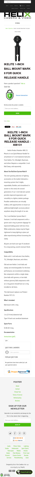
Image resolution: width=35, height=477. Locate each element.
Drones (26, 451)
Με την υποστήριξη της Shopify (19, 465)
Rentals (26, 455)
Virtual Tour (22, 8)
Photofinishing (18, 458)
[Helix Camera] (17, 15)
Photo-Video (17, 446)
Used (27, 458)
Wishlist (16, 5)
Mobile (19, 451)
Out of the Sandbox (18, 464)
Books (8, 453)
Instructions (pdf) (9, 336)
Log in (11, 5)
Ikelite (8, 121)
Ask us (23, 83)
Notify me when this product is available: (14, 105)
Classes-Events (17, 455)
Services (9, 458)
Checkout (28, 5)
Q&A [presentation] (6, 340)
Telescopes (10, 451)
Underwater (15, 448)
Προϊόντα (11, 28)
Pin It (13, 127)
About (7, 5)
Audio (8, 446)
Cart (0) (23, 5)
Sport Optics (25, 448)
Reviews (21, 11)
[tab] (6, 340)
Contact (28, 8)
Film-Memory (16, 453)
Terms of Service (14, 8)
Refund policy (27, 11)
